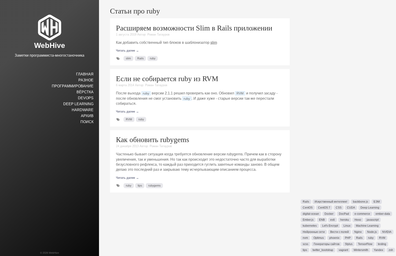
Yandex (378, 250)
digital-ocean (311, 213)
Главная (85, 74)
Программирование (73, 86)
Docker (328, 213)
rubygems (154, 185)
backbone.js (360, 201)
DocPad (344, 213)
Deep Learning (78, 104)
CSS (338, 207)
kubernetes (310, 225)
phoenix (334, 238)
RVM (129, 119)
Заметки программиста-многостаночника (49, 55)
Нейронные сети (314, 232)
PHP (348, 238)
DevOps (86, 98)
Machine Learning (367, 225)
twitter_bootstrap (323, 250)
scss (305, 244)
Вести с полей (339, 232)
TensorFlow (365, 244)
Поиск (87, 122)
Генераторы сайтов (326, 244)
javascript (373, 219)
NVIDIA (386, 232)
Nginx (358, 232)
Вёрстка (85, 92)
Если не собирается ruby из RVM (167, 78)
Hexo (358, 219)
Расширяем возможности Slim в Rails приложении (194, 28)
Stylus (348, 244)
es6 (332, 219)
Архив (87, 116)
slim (213, 42)
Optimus (319, 238)
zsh (391, 250)
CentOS (308, 207)
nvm (305, 238)
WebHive (49, 45)
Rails (140, 58)
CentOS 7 (324, 207)
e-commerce (362, 213)
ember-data (383, 213)
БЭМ (377, 201)
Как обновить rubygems (152, 139)
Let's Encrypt (330, 225)
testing (382, 244)
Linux (347, 225)
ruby (152, 58)
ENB (322, 219)
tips (140, 185)
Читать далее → (127, 50)
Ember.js (308, 219)
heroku (344, 219)
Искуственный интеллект (331, 201)
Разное (86, 80)
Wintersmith (361, 250)
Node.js (372, 232)
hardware (83, 110)
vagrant (343, 250)
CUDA (351, 207)
